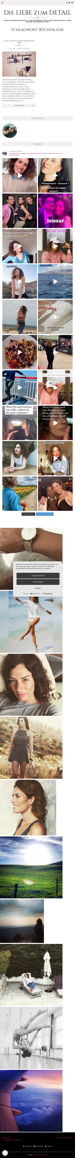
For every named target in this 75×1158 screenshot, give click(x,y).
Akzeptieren (38, 576)
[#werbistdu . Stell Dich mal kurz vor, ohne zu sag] (19, 281)
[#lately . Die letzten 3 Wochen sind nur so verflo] (55, 352)
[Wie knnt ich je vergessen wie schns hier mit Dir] (31, 975)
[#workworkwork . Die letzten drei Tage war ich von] (19, 458)
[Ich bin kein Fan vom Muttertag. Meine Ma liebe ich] (55, 387)
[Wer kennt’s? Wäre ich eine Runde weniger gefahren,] (55, 423)
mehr (38, 588)
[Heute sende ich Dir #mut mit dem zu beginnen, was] (55, 458)
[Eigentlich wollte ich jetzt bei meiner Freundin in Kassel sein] (31, 1101)
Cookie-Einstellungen (65, 1137)
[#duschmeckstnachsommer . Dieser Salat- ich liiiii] (19, 352)
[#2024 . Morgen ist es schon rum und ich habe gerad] (55, 246)
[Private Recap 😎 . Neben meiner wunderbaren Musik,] (55, 211)
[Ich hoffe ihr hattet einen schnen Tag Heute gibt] (22, 921)
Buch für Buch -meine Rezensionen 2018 (19, 42)
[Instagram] (69, 2)
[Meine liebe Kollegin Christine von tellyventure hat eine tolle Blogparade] (28, 807)
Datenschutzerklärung (12, 1140)
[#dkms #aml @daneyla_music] (55, 175)
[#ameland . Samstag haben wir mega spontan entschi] (19, 387)
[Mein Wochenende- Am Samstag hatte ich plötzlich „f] (19, 493)
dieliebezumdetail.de (39, 1155)
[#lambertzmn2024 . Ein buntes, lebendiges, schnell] (55, 493)
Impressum (6, 1137)
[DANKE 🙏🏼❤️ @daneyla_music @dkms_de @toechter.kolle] (19, 175)
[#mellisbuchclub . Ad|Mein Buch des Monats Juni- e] (55, 317)
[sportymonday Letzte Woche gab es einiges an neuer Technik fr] (31, 559)
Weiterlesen (19, 105)
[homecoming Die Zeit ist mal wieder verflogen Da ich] (31, 685)
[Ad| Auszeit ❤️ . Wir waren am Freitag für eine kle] (19, 423)
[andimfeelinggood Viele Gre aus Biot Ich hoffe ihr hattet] (31, 622)
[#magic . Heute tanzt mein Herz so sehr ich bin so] (55, 281)
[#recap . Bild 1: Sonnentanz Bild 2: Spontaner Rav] (19, 317)
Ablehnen (38, 582)
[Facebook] (67, 2)
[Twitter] (72, 2)
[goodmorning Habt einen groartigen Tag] (31, 748)
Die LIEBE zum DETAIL (37, 13)
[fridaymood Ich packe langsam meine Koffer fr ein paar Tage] (31, 867)
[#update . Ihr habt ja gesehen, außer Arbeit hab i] (19, 246)
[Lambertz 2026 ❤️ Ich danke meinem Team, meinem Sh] (19, 211)
